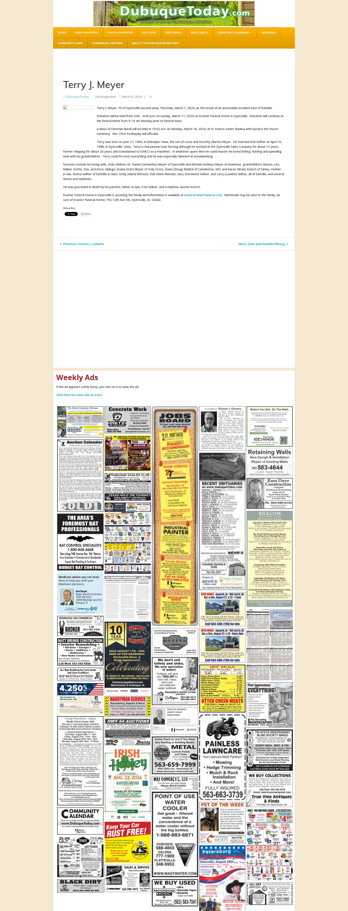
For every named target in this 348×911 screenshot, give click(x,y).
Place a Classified (120, 32)
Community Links (70, 43)
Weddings (269, 32)
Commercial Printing (107, 43)
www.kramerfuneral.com (202, 195)
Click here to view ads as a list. (79, 395)
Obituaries (173, 32)
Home (62, 32)
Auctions (149, 32)
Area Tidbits (199, 32)
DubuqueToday (77, 97)
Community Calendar (233, 32)
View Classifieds (86, 32)
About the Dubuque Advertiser (155, 43)
